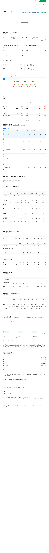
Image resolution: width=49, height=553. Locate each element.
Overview (4, 128)
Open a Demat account (7, 394)
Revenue (15, 128)
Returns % (11, 128)
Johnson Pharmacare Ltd (7, 141)
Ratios (23, 128)
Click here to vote (43, 365)
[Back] (3, 5)
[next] (45, 334)
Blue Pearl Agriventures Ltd (7, 149)
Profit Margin (19, 128)
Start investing (43, 12)
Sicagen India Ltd (6, 134)
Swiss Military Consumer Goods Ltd (8, 158)
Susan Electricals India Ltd (7, 167)
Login (38, 12)
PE (7, 128)
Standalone (45, 190)
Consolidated (41, 190)
